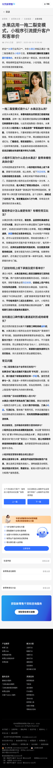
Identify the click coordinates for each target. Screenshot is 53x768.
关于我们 (5, 729)
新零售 (4, 19)
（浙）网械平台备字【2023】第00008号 (16, 758)
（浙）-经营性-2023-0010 (11, 760)
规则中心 (42, 729)
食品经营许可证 (21, 741)
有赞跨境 (42, 741)
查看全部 (45, 561)
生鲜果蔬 (27, 19)
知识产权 (33, 729)
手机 (35, 376)
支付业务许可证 (7, 741)
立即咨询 (26, 548)
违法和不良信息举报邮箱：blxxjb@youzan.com (20, 737)
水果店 (32, 49)
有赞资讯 (14, 744)
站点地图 (34, 744)
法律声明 (14, 729)
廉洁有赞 (14, 733)
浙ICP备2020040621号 (10, 752)
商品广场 (5, 744)
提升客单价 (7, 58)
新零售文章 (15, 19)
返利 (43, 326)
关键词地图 (44, 744)
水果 (10, 49)
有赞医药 (33, 741)
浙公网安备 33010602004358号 (16, 748)
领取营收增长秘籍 (26, 612)
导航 (48, 4)
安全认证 (5, 733)
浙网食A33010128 (40, 758)
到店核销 (41, 171)
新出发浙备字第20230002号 (12, 756)
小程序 (17, 53)
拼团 (10, 233)
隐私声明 (24, 729)
